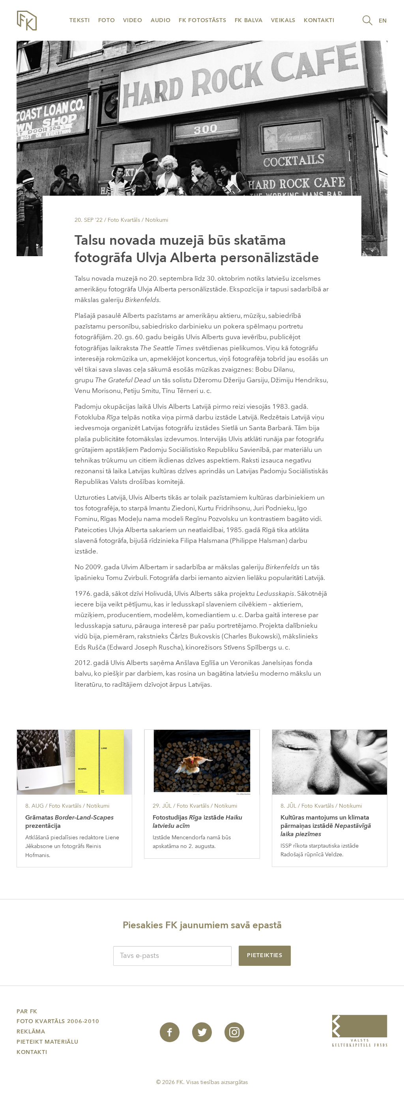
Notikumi (156, 220)
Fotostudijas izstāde (197, 821)
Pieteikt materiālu (48, 1042)
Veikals (283, 20)
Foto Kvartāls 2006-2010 (58, 1021)
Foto (106, 20)
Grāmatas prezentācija (69, 821)
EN (383, 21)
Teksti (79, 20)
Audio (161, 20)
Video (132, 20)
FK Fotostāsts (202, 20)
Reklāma (31, 1031)
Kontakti (319, 20)
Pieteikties (264, 955)
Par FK (27, 1011)
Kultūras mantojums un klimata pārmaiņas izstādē (326, 826)
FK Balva (249, 20)
